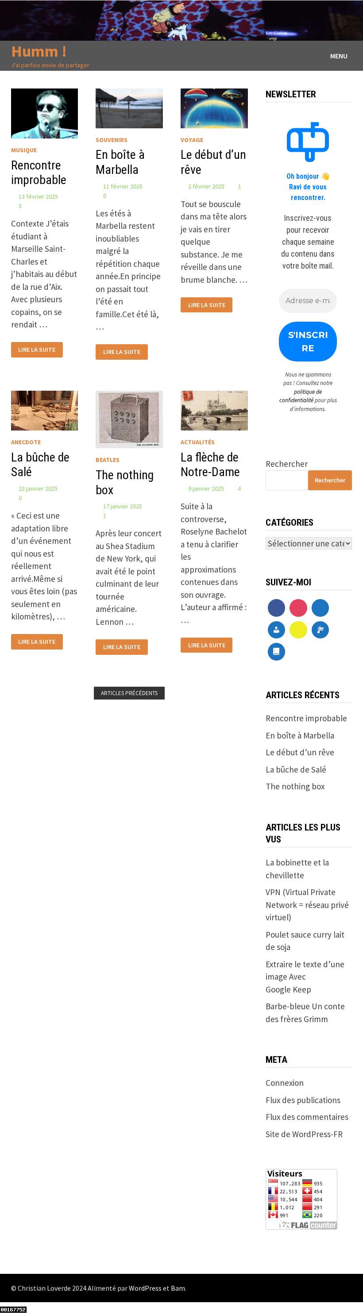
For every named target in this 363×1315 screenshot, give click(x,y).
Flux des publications (303, 1100)
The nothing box (295, 786)
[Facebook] (277, 608)
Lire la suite (36, 348)
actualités (198, 442)
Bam (178, 1288)
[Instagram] (298, 608)
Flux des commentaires (307, 1116)
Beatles (108, 460)
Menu (339, 55)
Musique (24, 150)
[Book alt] (277, 652)
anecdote (26, 442)
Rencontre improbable (38, 173)
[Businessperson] (277, 630)
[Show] (298, 630)
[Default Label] (320, 608)
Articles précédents (129, 693)
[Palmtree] (320, 630)
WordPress (145, 1288)
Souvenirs (111, 140)
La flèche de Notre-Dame (210, 465)
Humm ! (39, 51)
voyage (192, 140)
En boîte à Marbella (120, 162)
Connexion (285, 1082)
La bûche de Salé (296, 769)
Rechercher (287, 463)
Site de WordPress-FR (304, 1134)
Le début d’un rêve (300, 752)
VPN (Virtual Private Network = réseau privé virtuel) (307, 905)
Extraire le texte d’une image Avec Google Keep (305, 977)
